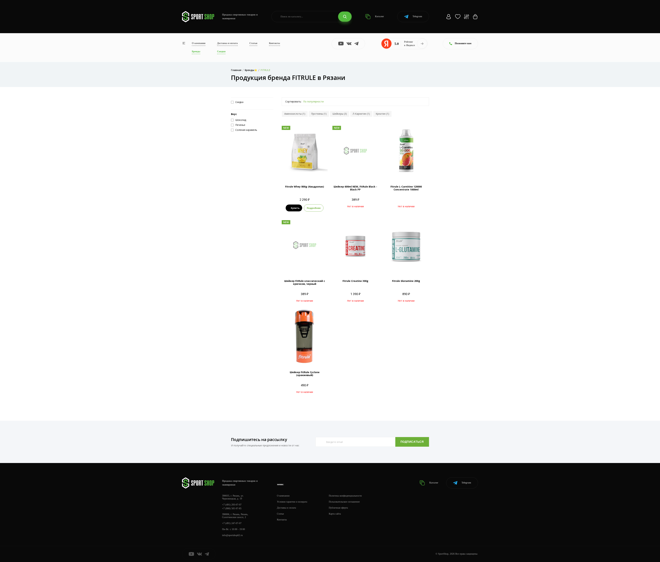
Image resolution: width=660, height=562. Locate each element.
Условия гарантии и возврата (292, 501)
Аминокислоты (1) (294, 113)
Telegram (417, 16)
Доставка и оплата (227, 43)
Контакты (274, 43)
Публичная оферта (338, 507)
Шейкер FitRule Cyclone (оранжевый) (305, 374)
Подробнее (314, 208)
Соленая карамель (310, 166)
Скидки (221, 51)
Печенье (293, 166)
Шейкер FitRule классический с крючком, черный (304, 282)
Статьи (253, 43)
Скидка (239, 102)
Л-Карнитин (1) (361, 113)
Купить (295, 208)
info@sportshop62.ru (232, 535)
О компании (198, 43)
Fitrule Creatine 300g (355, 281)
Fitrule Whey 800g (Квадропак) (304, 186)
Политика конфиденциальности (345, 495)
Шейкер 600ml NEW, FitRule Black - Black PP (355, 188)
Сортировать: (293, 101)
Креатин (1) (382, 113)
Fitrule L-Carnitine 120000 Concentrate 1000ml (406, 188)
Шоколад (304, 172)
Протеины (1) (319, 113)
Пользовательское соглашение (344, 501)
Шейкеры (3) (339, 113)
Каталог (379, 16)
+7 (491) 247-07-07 (231, 523)
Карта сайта (335, 514)
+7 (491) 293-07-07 (231, 504)
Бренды (196, 51)
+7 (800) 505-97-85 (231, 508)
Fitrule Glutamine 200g (406, 281)
